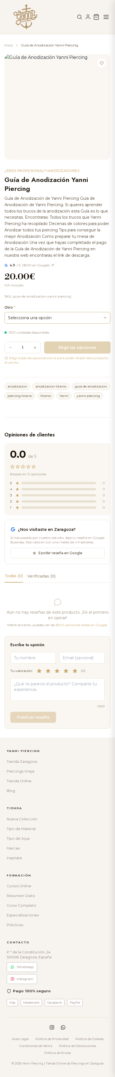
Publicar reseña (33, 717)
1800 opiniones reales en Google (81, 625)
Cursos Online (19, 886)
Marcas (13, 848)
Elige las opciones (77, 347)
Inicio (8, 45)
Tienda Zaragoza (22, 761)
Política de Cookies (89, 1039)
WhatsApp (25, 967)
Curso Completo (21, 905)
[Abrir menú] (106, 17)
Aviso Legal (20, 1039)
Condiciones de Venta (35, 1046)
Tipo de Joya (18, 838)
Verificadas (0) (41, 576)
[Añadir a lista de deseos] (101, 63)
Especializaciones (23, 915)
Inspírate (14, 858)
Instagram (25, 979)
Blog (11, 791)
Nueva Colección (22, 819)
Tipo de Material (21, 829)
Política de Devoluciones (77, 1046)
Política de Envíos (57, 1053)
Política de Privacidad (52, 1039)
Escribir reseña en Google (60, 553)
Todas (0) (13, 575)
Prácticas (15, 925)
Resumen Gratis (21, 896)
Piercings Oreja (20, 771)
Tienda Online (19, 781)
